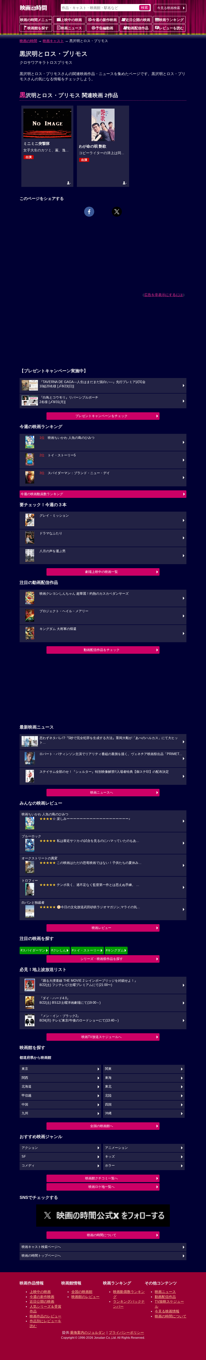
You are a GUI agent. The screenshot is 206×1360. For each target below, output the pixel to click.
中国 (25, 1104)
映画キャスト (53, 41)
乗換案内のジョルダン (87, 1332)
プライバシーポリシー (126, 1332)
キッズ (110, 1156)
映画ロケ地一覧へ (101, 1187)
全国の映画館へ (101, 1126)
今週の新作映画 (104, 20)
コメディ (28, 1165)
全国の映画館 (81, 1292)
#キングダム (115, 950)
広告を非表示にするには (163, 295)
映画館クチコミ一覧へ (101, 1178)
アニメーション (116, 1148)
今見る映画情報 (167, 1311)
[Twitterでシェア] (117, 212)
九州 (25, 1113)
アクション (30, 1148)
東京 (25, 1069)
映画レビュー (101, 928)
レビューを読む (171, 28)
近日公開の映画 (138, 20)
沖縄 (108, 1113)
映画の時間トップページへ (41, 1255)
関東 (108, 1069)
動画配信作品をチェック (102, 650)
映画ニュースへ (101, 792)
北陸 (108, 1095)
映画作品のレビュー (45, 1316)
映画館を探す (37, 28)
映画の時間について (101, 1235)
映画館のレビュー (85, 1297)
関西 (25, 1078)
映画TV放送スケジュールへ (101, 1037)
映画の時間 (28, 41)
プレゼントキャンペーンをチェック (101, 416)
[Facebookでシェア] (89, 212)
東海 (108, 1078)
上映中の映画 (71, 20)
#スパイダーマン (33, 950)
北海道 (26, 1086)
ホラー (110, 1165)
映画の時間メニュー (36, 20)
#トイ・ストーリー (86, 950)
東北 (108, 1086)
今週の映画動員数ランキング (42, 494)
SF (24, 1156)
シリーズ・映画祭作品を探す (101, 959)
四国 (108, 1104)
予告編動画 (104, 28)
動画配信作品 (137, 28)
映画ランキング (171, 20)
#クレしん (58, 950)
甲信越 (26, 1095)
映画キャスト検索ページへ (41, 1247)
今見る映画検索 (168, 8)
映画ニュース (71, 28)
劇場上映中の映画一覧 (101, 572)
